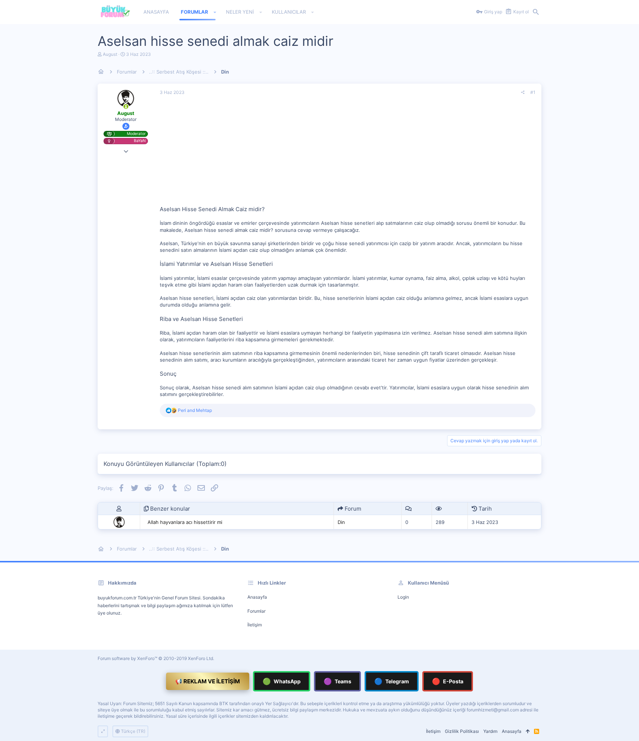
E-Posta (447, 681)
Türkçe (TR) (132, 731)
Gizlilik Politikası (462, 731)
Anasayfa (257, 597)
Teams (337, 681)
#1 (532, 92)
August (110, 54)
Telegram (391, 681)
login (403, 597)
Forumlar (256, 611)
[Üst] (528, 731)
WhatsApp (282, 681)
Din (341, 522)
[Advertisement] (347, 153)
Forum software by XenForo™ (156, 658)
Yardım (490, 731)
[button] (215, 12)
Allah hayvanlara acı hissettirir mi (185, 522)
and (195, 410)
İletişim (254, 624)
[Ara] (535, 12)
